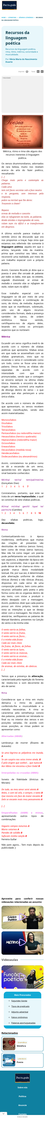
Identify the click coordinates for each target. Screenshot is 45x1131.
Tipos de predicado (20, 1006)
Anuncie (22, 1105)
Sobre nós (22, 1087)
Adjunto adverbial (19, 1012)
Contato (22, 1114)
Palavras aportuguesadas (23, 1023)
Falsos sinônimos (19, 1017)
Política (22, 1096)
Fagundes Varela (19, 1001)
